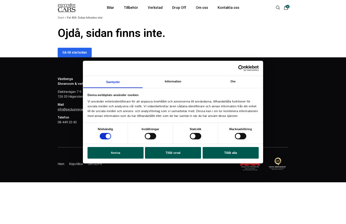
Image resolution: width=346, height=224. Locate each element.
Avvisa (115, 152)
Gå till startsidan (74, 52)
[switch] (150, 136)
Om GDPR (95, 164)
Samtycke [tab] (113, 81)
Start (61, 17)
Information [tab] (173, 81)
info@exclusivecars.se (74, 109)
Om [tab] (232, 81)
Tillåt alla (230, 152)
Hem (61, 164)
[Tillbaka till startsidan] (67, 7)
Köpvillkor (76, 164)
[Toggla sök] (278, 7)
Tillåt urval (173, 152)
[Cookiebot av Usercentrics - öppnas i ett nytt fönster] (241, 68)
